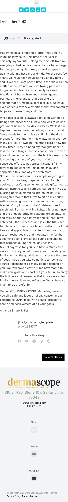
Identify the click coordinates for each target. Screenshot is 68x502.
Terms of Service (30, 496)
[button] (36, 3)
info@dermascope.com (34, 403)
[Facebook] (21, 9)
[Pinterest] (43, 9)
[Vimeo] (38, 9)
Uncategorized (32, 38)
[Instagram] (32, 9)
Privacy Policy (13, 496)
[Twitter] (26, 9)
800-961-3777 (34, 406)
